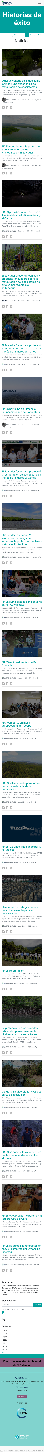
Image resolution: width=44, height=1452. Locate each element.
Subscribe (37, 1305)
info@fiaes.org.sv (22, 1390)
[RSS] (3, 1313)
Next (39, 35)
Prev (15, 35)
